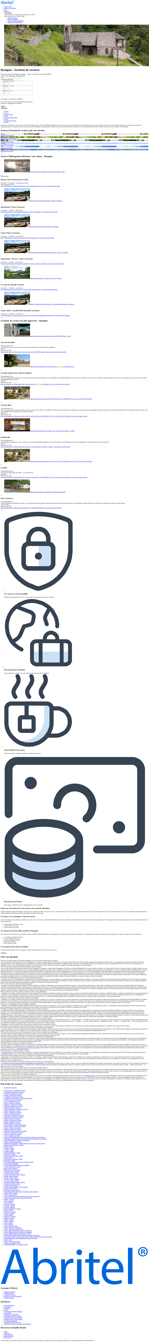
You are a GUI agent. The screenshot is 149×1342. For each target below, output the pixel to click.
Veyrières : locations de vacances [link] (13, 1100)
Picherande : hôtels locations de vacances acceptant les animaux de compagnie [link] (25, 1139)
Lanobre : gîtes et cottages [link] (11, 1185)
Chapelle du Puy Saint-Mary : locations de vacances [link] (18, 1098)
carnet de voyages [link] (7, 1052)
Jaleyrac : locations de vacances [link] (12, 1112)
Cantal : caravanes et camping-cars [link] (13, 1229)
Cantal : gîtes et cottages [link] (10, 1188)
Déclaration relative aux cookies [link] (13, 1316)
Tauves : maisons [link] (8, 1201)
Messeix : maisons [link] (9, 1218)
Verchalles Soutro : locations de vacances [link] (15, 1131)
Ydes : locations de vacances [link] (12, 1101)
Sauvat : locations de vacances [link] (12, 1103)
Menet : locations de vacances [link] (12, 1107)
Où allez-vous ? (5, 75)
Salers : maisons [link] (8, 1223)
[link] (22, 22)
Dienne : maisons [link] (9, 1219)
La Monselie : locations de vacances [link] (14, 1092)
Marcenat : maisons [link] (9, 1205)
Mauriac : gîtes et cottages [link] (11, 1176)
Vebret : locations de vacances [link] (12, 1121)
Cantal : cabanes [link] (8, 1146)
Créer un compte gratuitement (16, 21)
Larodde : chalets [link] (8, 1151)
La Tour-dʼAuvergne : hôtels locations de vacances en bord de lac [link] (22, 1196)
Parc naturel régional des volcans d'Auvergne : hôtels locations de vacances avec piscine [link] (28, 1237)
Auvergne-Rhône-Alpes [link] (10, 117)
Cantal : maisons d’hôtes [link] (10, 1226)
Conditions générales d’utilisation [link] (13, 1311)
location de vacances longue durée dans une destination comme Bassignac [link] (23, 1063)
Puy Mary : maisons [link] (9, 1204)
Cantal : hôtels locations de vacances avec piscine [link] (17, 1233)
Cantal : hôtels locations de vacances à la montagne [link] (18, 1232)
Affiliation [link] (7, 1308)
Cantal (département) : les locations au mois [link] (16, 1244)
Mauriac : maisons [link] (9, 1199)
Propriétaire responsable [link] (10, 1321)
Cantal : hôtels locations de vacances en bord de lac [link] (18, 1198)
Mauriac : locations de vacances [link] (12, 1095)
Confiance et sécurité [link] (10, 1295)
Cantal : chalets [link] (8, 1157)
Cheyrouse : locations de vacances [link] (13, 1132)
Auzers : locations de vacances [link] (12, 1128)
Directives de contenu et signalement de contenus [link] (17, 1324)
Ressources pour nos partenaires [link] (13, 1296)
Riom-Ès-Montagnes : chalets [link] (12, 1153)
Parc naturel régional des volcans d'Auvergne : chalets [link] (18, 1162)
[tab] (10, 1087)
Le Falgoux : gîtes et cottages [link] (12, 1184)
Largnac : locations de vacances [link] (12, 1134)
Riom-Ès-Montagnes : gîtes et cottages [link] (14, 1182)
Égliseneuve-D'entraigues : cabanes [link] (13, 1145)
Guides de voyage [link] (9, 1298)
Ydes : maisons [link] (8, 1202)
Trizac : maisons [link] (8, 1224)
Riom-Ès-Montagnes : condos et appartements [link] (16, 1140)
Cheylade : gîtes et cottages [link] (11, 1173)
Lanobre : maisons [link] (9, 1213)
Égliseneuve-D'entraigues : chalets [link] (13, 1156)
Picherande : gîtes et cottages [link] (12, 1190)
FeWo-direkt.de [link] (8, 1334)
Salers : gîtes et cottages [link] (10, 1195)
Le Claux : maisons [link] (9, 1207)
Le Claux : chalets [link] (9, 1149)
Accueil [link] (6, 111)
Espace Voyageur (12, 17)
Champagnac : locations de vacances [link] (14, 1115)
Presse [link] (6, 1310)
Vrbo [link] (5, 1331)
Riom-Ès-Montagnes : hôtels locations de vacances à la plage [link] (20, 1238)
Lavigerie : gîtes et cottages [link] (11, 1171)
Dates (2, 77)
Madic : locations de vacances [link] (12, 1118)
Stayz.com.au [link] (7, 1337)
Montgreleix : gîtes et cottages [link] (12, 1170)
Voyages (6, 11)
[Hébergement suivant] (2, 317)
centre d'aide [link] (128, 1071)
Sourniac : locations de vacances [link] (13, 1120)
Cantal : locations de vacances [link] (12, 1114)
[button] (74, 1084)
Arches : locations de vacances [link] (12, 1111)
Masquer (3, 953)
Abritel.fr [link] (6, 1333)
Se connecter (8, 13)
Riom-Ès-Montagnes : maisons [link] (12, 1209)
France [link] (6, 119)
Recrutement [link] (7, 1307)
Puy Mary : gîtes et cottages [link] (11, 1179)
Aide (5, 9)
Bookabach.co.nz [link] (9, 1336)
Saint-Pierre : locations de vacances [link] (13, 1117)
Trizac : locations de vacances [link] (12, 1135)
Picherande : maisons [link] (10, 1216)
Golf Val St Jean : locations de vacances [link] (15, 1090)
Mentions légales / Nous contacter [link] (13, 1319)
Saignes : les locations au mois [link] (12, 1243)
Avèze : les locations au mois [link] (12, 1241)
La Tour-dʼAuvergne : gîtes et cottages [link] (14, 1174)
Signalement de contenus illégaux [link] (13, 1317)
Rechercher (4, 108)
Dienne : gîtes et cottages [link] (11, 1193)
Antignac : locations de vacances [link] (13, 1104)
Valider (3, 106)
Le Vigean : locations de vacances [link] (13, 1093)
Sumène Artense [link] (8, 114)
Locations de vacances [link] (10, 120)
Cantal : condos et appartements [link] (12, 1142)
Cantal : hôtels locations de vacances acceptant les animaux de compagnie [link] (24, 1137)
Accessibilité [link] (7, 1313)
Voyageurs (3, 79)
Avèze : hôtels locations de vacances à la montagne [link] (18, 1230)
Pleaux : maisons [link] (8, 1210)
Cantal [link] (6, 116)
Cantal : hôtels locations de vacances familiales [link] (16, 1165)
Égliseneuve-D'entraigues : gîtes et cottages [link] (16, 1187)
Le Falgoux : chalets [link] (9, 1154)
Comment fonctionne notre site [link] (12, 1322)
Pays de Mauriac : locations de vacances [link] (15, 1125)
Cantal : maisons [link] (8, 1215)
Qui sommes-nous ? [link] (9, 1305)
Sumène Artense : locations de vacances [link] (15, 1126)
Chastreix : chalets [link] (9, 1148)
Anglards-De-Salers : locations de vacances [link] (16, 1109)
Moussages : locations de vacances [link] (13, 1106)
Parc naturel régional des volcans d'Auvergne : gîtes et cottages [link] (21, 1191)
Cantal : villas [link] (8, 1240)
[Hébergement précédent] (1, 317)
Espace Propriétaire (13, 19)
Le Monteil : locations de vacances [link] (13, 1097)
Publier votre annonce (10, 8)
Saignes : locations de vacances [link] (12, 1129)
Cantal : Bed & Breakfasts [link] (11, 1163)
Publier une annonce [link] (9, 1291)
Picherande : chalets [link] (9, 1160)
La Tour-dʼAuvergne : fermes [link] (12, 1167)
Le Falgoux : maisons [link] (10, 1212)
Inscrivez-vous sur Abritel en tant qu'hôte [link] (28, 1047)
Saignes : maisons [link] (9, 1221)
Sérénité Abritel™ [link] (90, 1075)
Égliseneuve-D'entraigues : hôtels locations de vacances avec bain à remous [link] (24, 1143)
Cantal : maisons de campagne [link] (12, 1227)
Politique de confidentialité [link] (11, 1314)
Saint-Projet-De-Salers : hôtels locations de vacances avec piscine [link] (22, 1235)
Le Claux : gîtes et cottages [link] (11, 1181)
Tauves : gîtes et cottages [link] (11, 1177)
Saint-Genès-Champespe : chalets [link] (13, 1159)
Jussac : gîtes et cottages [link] (10, 1168)
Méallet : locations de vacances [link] (12, 1123)
